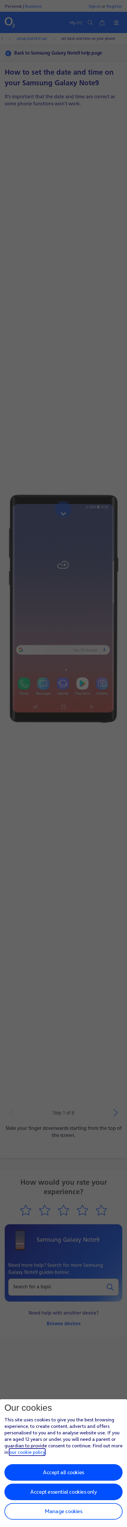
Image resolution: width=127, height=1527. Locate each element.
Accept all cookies (63, 1472)
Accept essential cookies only (63, 1491)
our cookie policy (27, 1452)
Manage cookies (63, 1511)
